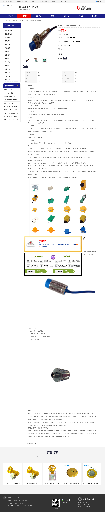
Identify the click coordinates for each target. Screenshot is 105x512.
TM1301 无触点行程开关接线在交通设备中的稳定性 (12, 109)
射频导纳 (7, 44)
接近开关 (21, 20)
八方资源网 (17, 506)
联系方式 (10, 21)
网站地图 (33, 506)
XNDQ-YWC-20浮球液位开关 (11, 96)
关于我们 (52, 16)
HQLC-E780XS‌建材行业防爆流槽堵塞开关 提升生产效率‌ (77, 483)
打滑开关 (7, 76)
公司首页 (10, 16)
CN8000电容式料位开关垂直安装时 (12, 99)
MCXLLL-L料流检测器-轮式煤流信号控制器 (12, 106)
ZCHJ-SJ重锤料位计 (9, 93)
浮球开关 (7, 41)
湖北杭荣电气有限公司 (13, 503)
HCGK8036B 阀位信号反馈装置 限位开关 (12, 116)
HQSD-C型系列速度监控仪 (52, 483)
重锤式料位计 (8, 34)
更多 (18, 85)
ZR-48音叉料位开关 (9, 103)
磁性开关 (7, 65)
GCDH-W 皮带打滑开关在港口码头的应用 (14, 483)
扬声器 (7, 51)
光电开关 (7, 62)
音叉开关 (7, 37)
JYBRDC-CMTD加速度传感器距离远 (12, 113)
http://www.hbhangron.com (31, 443)
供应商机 (24, 16)
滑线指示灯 (8, 55)
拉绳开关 (7, 69)
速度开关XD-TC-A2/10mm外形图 (12, 120)
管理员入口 (28, 506)
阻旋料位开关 (8, 30)
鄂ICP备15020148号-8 (24, 500)
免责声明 (22, 506)
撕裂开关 (7, 79)
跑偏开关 (7, 72)
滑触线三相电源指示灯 (10, 89)
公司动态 (80, 16)
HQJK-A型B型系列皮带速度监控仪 (32, 483)
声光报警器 (8, 48)
